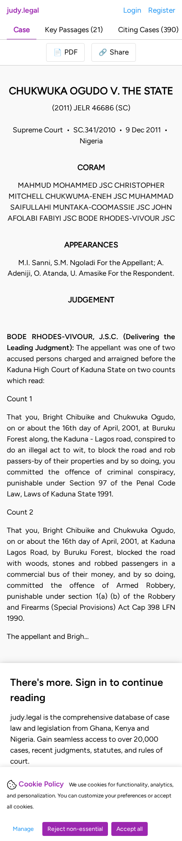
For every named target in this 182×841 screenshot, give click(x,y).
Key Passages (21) (74, 29)
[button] (113, 52)
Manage (23, 829)
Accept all (129, 829)
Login (132, 10)
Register (161, 10)
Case (22, 29)
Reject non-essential (75, 829)
